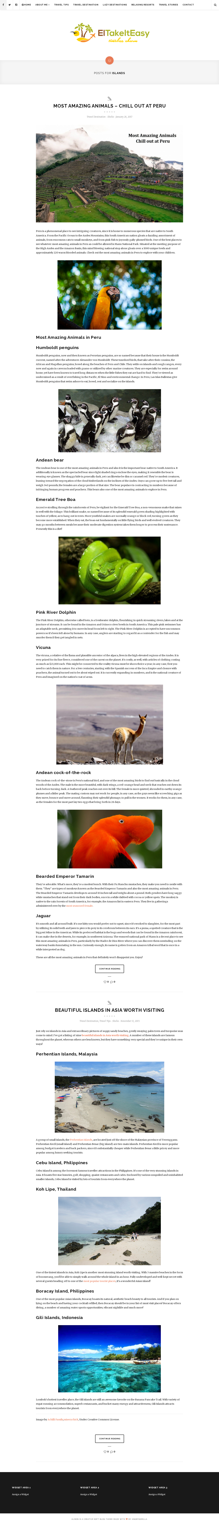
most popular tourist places (99, 1281)
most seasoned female (79, 905)
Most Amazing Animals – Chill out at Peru (109, 106)
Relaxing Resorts (142, 5)
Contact (188, 5)
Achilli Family (55, 1419)
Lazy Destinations (115, 5)
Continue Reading (109, 969)
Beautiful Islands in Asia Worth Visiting (109, 1010)
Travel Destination (85, 5)
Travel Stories (168, 5)
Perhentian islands (81, 1139)
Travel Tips (61, 5)
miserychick (71, 1419)
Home (27, 5)
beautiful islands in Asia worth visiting (105, 1035)
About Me (41, 5)
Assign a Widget (20, 1494)
